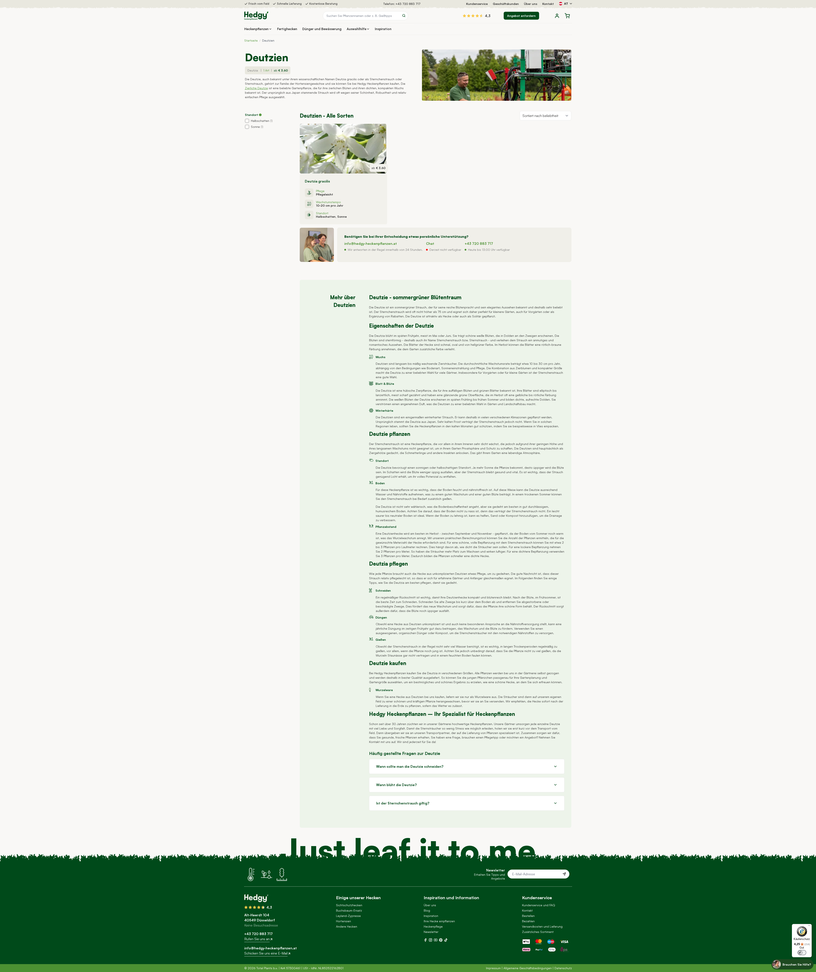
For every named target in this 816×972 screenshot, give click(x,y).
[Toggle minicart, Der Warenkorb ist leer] (567, 15)
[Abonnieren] (564, 874)
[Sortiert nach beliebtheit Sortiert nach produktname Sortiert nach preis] (545, 115)
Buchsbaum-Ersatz (349, 910)
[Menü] (809, 926)
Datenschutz (563, 968)
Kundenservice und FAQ (538, 905)
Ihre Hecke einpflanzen (439, 921)
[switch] (802, 952)
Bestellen (528, 916)
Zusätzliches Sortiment (538, 932)
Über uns (530, 4)
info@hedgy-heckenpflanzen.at (370, 243)
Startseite (251, 40)
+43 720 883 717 (408, 4)
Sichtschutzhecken (349, 905)
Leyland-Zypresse (348, 916)
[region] (271, 119)
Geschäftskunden (506, 4)
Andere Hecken (346, 926)
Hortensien (343, 921)
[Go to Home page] (256, 16)
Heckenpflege (433, 926)
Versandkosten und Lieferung (542, 926)
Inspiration (431, 916)
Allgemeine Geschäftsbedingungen (527, 968)
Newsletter (431, 932)
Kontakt (548, 4)
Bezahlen (528, 921)
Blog (427, 910)
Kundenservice (477, 4)
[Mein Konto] (557, 15)
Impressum (493, 968)
